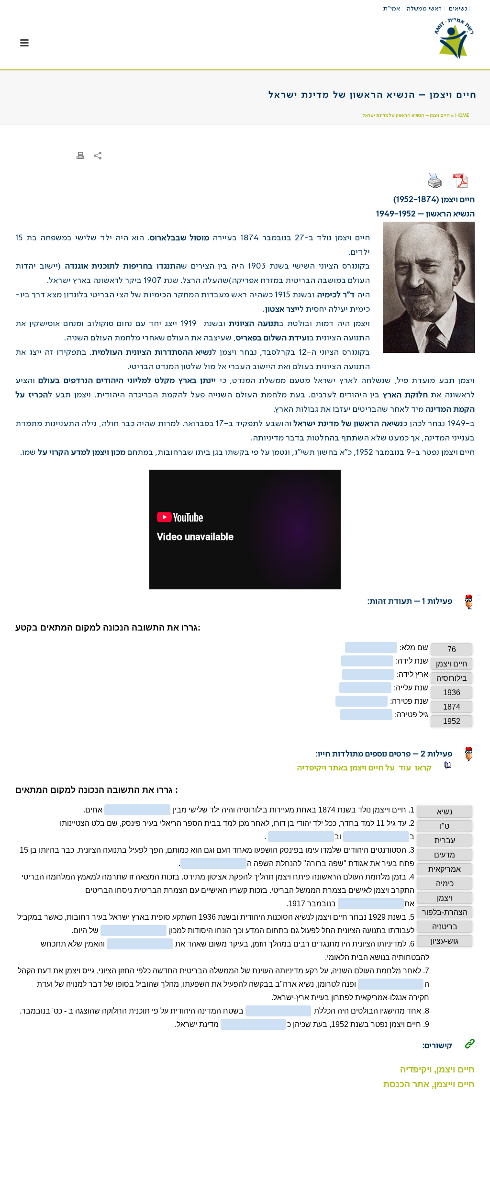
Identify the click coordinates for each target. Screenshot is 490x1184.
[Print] (80, 156)
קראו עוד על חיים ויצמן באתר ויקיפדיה (363, 768)
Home (462, 115)
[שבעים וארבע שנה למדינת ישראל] (454, 38)
